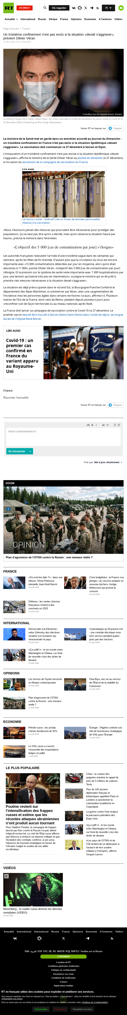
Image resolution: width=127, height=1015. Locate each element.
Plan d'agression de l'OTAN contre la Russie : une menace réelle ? (44, 701)
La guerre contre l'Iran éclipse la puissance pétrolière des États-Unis (102, 815)
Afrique (53, 19)
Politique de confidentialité (63, 970)
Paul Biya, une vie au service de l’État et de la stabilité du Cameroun (105, 682)
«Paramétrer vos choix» (12, 999)
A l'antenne (105, 19)
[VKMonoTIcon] (73, 8)
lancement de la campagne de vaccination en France (55, 162)
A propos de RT (63, 962)
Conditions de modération (63, 978)
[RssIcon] (97, 8)
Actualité (10, 19)
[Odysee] (79, 8)
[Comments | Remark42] (63, 444)
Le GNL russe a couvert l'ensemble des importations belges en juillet (43, 749)
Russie (42, 19)
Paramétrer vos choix (63, 974)
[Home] (8, 8)
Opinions (76, 19)
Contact (63, 982)
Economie (90, 19)
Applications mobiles (63, 986)
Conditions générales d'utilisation (63, 966)
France (64, 19)
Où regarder (59, 7)
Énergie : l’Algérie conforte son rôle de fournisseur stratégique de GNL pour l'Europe (105, 731)
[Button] (121, 8)
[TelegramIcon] (91, 8)
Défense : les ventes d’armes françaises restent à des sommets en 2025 (44, 605)
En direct (24, 8)
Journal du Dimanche (90, 158)
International (28, 19)
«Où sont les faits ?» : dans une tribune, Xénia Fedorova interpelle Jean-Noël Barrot (45, 581)
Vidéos (118, 19)
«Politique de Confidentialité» (95, 1002)
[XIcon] (85, 8)
